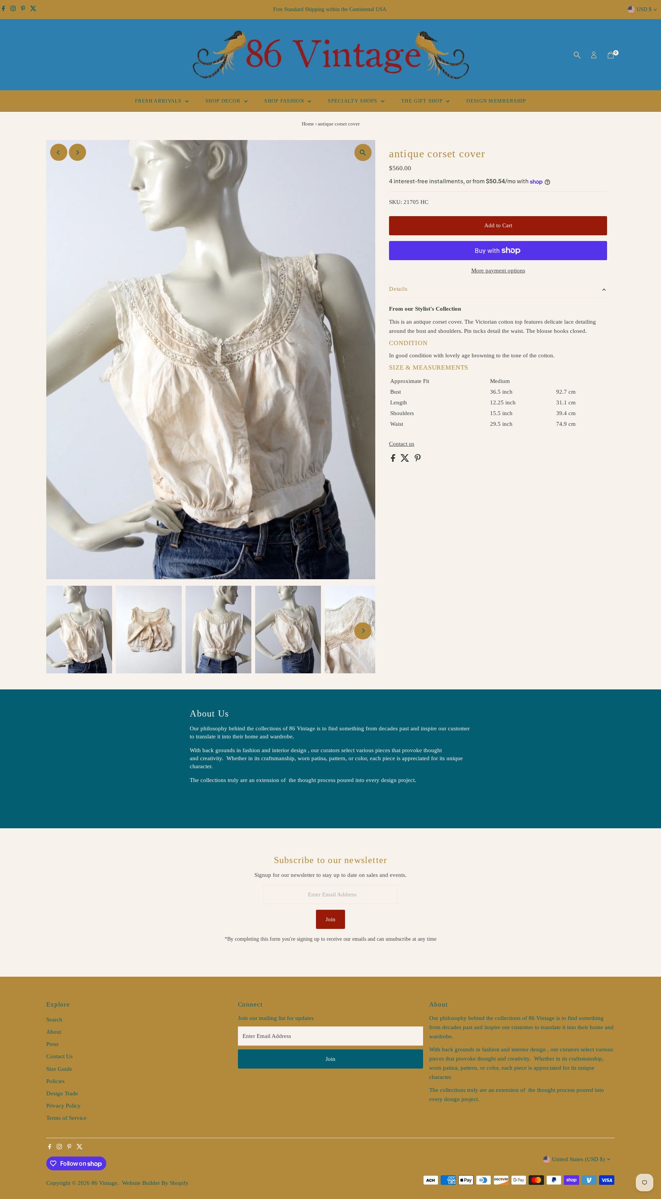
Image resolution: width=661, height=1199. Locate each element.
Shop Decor (223, 101)
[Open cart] (611, 55)
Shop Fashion (285, 101)
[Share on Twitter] (406, 460)
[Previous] (58, 152)
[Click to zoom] (362, 152)
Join (330, 919)
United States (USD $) (578, 1159)
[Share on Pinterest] (418, 460)
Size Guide (59, 1069)
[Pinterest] (23, 9)
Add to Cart (498, 225)
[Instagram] (13, 9)
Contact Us (59, 1056)
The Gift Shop (422, 101)
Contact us (401, 444)
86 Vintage (104, 1183)
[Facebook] (3, 9)
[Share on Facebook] (394, 460)
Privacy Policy (63, 1106)
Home (308, 124)
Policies (55, 1081)
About (53, 1032)
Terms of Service (66, 1118)
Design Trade (62, 1093)
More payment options (498, 270)
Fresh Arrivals (159, 101)
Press (52, 1044)
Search (54, 1020)
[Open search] (577, 55)
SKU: (395, 202)
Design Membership (496, 101)
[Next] (77, 152)
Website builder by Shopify (155, 1183)
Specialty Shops (353, 101)
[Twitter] (33, 9)
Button (206, 800)
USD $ (644, 9)
